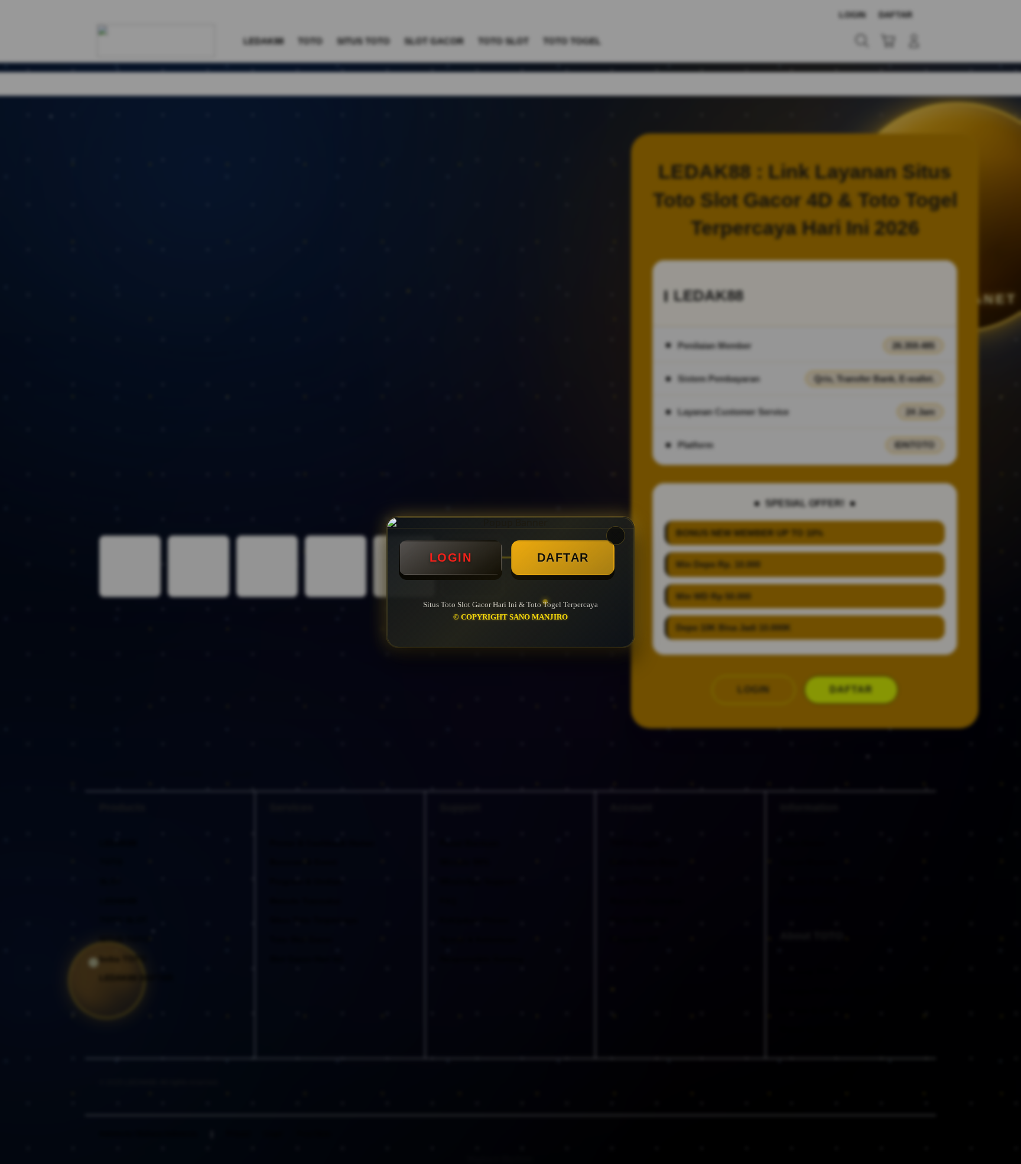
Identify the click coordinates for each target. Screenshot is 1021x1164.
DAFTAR (563, 557)
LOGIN (451, 557)
